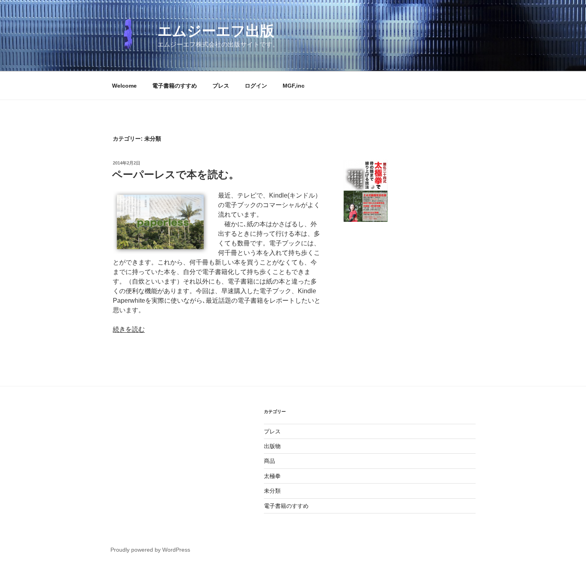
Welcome (124, 85)
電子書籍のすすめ (174, 85)
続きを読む (129, 329)
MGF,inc (294, 85)
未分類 (272, 491)
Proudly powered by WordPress (150, 549)
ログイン (256, 85)
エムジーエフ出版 (215, 31)
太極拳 (272, 476)
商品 (269, 461)
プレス (220, 85)
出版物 (272, 446)
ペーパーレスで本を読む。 (175, 174)
